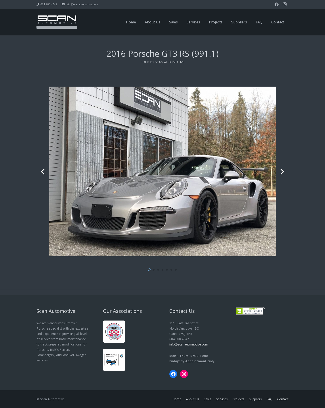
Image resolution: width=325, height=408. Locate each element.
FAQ (269, 399)
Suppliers (255, 399)
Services (222, 399)
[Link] (56, 22)
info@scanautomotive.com (188, 344)
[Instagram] (285, 4)
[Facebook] (277, 4)
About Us (192, 399)
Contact (283, 399)
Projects (238, 399)
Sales (207, 399)
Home (176, 399)
